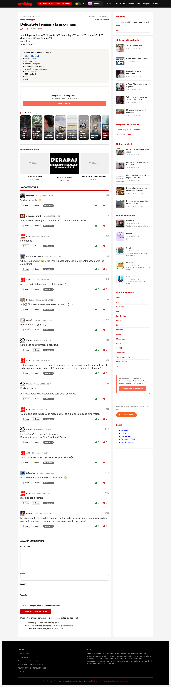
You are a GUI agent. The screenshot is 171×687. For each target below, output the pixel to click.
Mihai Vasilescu (122, 362)
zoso (118, 298)
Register (124, 430)
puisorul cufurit (33, 216)
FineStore (120, 30)
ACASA (110, 4)
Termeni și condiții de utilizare (28, 661)
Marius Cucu (121, 334)
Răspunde (49, 205)
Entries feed (126, 436)
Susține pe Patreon (63, 104)
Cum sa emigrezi (143, 4)
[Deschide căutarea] (84, 3)
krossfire (119, 330)
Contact (131, 4)
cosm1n (29, 320)
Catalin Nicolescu (34, 256)
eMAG (118, 25)
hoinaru (119, 320)
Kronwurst (120, 325)
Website (23, 595)
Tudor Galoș (120, 353)
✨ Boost (36, 205)
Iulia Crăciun (121, 316)
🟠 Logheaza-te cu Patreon (132, 389)
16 (41, 29)
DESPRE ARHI (23, 657)
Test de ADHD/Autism (124, 134)
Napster (30, 196)
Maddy (29, 513)
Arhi (23, 29)
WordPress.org (127, 442)
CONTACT (21, 671)
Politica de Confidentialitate (102, 681)
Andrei (118, 302)
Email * (23, 584)
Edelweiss (120, 307)
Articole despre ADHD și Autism (128, 130)
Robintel (30, 300)
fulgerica (30, 473)
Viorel (29, 340)
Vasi (117, 366)
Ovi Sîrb (119, 348)
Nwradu (119, 343)
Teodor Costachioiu (123, 357)
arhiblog (25, 3)
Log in (123, 433)
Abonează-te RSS (127, 415)
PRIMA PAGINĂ (23, 654)
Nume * (23, 573)
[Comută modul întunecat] (78, 3)
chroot (88, 681)
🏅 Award (26, 205)
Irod (117, 311)
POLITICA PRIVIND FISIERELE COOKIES (32, 668)
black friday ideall (32, 56)
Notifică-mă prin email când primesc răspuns (41, 606)
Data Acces (124, 681)
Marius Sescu (121, 339)
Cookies (116, 681)
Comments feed (128, 439)
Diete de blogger (27, 19)
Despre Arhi (120, 4)
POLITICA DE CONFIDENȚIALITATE (30, 664)
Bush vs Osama (102, 19)
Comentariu (25, 546)
